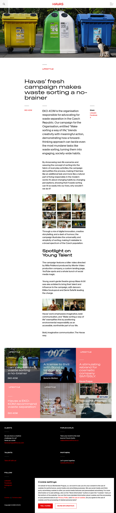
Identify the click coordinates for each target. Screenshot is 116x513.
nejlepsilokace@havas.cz (69, 440)
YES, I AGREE (45, 506)
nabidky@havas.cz (67, 463)
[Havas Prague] (58, 3)
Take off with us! (10, 461)
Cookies (7, 497)
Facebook (93, 115)
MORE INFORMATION (65, 506)
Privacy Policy (63, 498)
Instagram (8, 485)
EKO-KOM (28, 110)
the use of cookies (78, 498)
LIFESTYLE (48, 69)
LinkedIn (93, 113)
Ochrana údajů (17, 497)
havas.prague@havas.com (14, 443)
